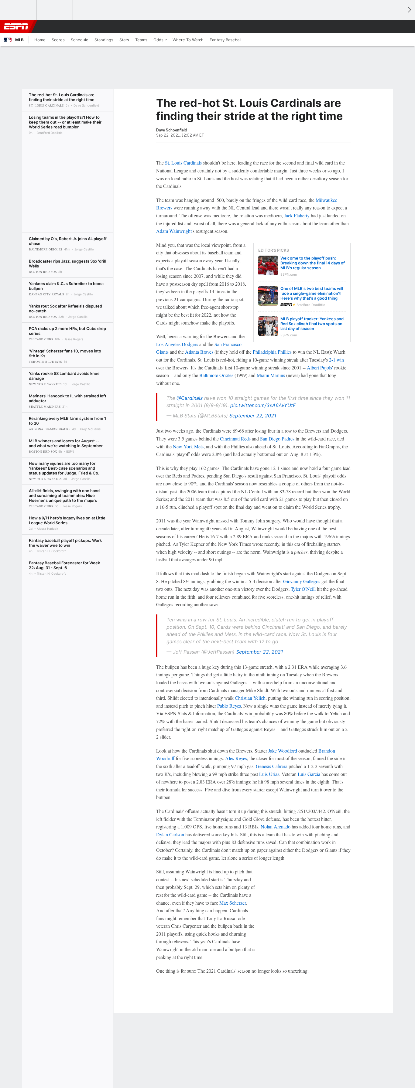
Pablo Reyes (229, 705)
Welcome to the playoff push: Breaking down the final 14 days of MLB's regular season (312, 263)
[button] (395, 26)
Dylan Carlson (170, 834)
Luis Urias (269, 774)
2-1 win (336, 359)
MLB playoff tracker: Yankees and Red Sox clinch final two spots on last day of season (312, 323)
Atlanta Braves (199, 351)
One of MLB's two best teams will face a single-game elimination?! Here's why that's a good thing (311, 293)
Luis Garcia (309, 774)
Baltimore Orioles (216, 375)
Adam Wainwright (174, 231)
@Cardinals (190, 398)
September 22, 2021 (252, 416)
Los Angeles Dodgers (177, 344)
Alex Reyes (236, 758)
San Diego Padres (277, 438)
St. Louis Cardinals (183, 162)
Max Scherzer (232, 902)
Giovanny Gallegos (301, 581)
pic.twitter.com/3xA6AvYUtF (263, 405)
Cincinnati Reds (235, 438)
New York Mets (188, 446)
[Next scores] (409, 10)
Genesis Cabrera (271, 766)
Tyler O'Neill (303, 589)
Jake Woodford (282, 750)
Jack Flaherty (297, 215)
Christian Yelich (250, 698)
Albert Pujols (319, 367)
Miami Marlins (271, 375)
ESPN (16, 26)
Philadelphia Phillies (272, 351)
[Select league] (18, 10)
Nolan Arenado (275, 826)
